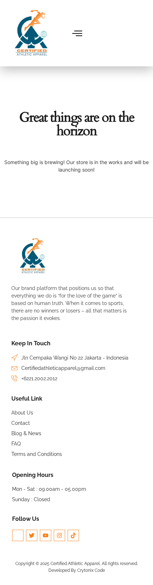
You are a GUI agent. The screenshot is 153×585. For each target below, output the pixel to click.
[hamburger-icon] (78, 33)
